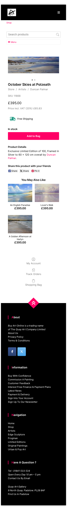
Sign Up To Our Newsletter (23, 401)
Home (11, 423)
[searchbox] (33, 35)
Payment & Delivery (19, 394)
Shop (11, 427)
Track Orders (33, 274)
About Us (13, 333)
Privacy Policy (15, 336)
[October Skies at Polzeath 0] (33, 65)
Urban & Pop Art (17, 449)
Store (11, 89)
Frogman (13, 438)
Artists (22, 89)
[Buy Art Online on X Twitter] (21, 351)
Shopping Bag (33, 284)
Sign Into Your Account (20, 398)
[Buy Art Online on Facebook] (12, 351)
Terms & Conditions (19, 340)
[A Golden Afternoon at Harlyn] (20, 224)
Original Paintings (17, 445)
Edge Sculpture (16, 434)
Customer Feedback (19, 383)
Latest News (15, 390)
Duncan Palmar (39, 89)
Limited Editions (17, 441)
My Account (33, 263)
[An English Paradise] (20, 193)
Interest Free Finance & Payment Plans (29, 386)
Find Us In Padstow (18, 494)
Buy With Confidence (19, 375)
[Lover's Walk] (47, 193)
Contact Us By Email (19, 478)
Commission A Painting (21, 379)
